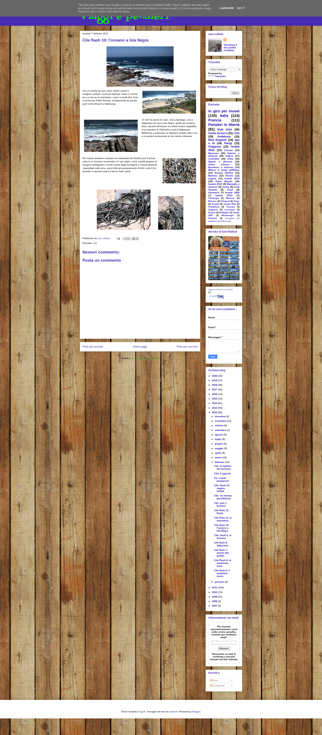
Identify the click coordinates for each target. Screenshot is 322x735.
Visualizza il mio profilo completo (230, 48)
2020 (215, 376)
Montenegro (228, 215)
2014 (215, 403)
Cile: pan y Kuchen (220, 504)
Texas (236, 201)
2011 (215, 587)
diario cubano (218, 164)
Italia (224, 116)
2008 (215, 601)
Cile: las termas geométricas (223, 497)
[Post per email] (118, 238)
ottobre (219, 425)
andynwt (173, 711)
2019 (215, 380)
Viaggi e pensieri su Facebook (220, 289)
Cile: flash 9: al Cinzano (222, 536)
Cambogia (213, 198)
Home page (140, 346)
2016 (215, 394)
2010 (215, 592)
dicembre (220, 416)
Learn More (226, 8)
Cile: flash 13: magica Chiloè (222, 488)
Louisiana (230, 210)
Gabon (229, 156)
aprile (218, 453)
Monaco (212, 201)
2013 (215, 408)
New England (217, 139)
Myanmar (213, 153)
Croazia (228, 150)
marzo (218, 457)
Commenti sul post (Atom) (145, 358)
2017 (215, 389)
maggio (219, 448)
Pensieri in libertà (223, 125)
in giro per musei (223, 111)
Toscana (230, 207)
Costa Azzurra (217, 133)
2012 (215, 412)
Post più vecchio (187, 346)
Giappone (214, 146)
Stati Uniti (224, 129)
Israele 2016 (230, 204)
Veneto (229, 175)
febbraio (220, 462)
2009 (215, 596)
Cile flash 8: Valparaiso (221, 544)
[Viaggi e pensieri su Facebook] (209, 292)
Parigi (228, 143)
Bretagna (224, 212)
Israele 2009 (232, 192)
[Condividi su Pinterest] (137, 238)
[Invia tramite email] (124, 238)
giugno (219, 443)
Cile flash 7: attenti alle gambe (221, 553)
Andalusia (224, 136)
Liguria (212, 178)
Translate (220, 76)
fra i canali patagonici (221, 479)
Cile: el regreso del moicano (222, 467)
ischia (225, 187)
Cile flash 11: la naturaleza (223, 519)
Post (215, 680)
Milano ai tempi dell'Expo (223, 170)
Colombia (213, 158)
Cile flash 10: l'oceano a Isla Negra (221, 528)
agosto (219, 434)
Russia (211, 212)
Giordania (229, 218)
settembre (221, 430)
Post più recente (93, 346)
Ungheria (213, 210)
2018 (215, 385)
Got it (241, 8)
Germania (213, 192)
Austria (215, 204)
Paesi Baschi (224, 181)
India (230, 158)
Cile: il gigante (222, 473)
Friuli (230, 189)
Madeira (212, 175)
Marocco (230, 198)
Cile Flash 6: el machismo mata (222, 563)
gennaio (220, 581)
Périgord (225, 201)
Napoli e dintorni (220, 161)
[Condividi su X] (130, 238)
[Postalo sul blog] (127, 238)
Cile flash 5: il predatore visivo (222, 573)
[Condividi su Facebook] (134, 238)
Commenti (218, 685)
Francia (214, 120)
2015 (215, 398)
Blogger (196, 711)
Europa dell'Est (224, 172)
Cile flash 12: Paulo (221, 511)
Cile (95, 243)
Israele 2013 (223, 195)
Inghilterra (212, 221)
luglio (218, 439)
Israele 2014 (215, 184)
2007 (215, 605)
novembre (221, 421)
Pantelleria (213, 207)
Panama (212, 218)
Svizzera (224, 221)
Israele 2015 (232, 178)
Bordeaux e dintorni (220, 167)
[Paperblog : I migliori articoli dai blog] (216, 298)
